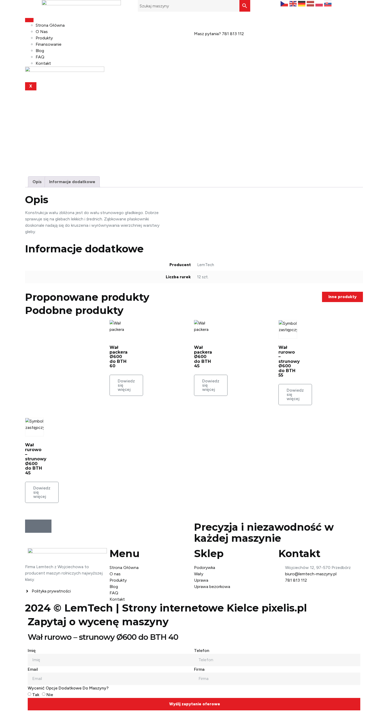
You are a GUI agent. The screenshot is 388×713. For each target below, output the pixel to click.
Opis (37, 181)
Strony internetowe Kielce (190, 608)
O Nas (42, 31)
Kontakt (43, 63)
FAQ (40, 56)
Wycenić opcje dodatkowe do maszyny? (68, 688)
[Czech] (285, 3)
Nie (49, 694)
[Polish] (319, 3)
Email (33, 669)
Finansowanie (48, 44)
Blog (40, 50)
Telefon (201, 650)
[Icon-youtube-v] (44, 526)
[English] (293, 3)
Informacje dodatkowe (72, 181)
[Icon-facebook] (31, 526)
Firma (199, 669)
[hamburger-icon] (29, 20)
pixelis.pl (284, 608)
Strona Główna (50, 25)
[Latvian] (311, 3)
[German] (302, 3)
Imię (32, 650)
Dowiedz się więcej (126, 385)
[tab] (37, 181)
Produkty (44, 37)
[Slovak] (328, 3)
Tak (35, 694)
